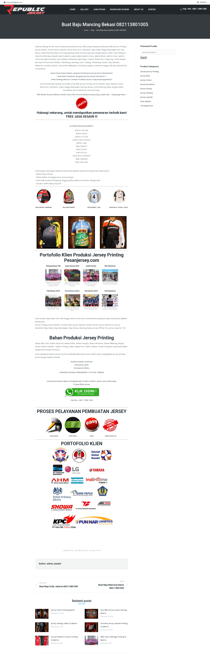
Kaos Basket (145, 101)
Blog (92, 30)
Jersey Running (146, 93)
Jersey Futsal (145, 80)
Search (143, 58)
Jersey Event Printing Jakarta (63, 610)
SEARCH (203, 2)
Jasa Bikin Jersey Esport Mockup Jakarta (114, 611)
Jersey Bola (145, 75)
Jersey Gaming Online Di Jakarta (64, 623)
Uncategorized (146, 105)
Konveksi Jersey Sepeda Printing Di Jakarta (114, 625)
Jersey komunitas (147, 84)
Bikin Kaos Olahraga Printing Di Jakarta (113, 638)
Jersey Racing (146, 88)
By (81, 550)
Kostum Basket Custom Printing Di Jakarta (64, 638)
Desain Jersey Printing (149, 71)
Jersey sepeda (146, 97)
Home (86, 30)
